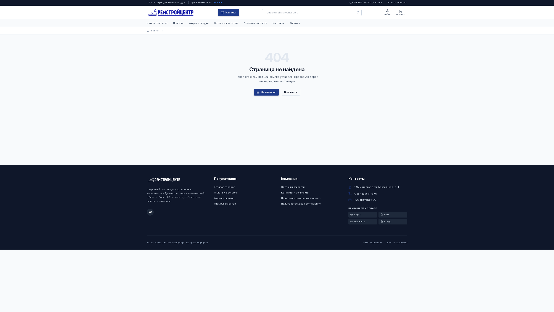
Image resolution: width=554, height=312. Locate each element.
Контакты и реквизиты (295, 192)
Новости (178, 23)
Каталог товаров (157, 23)
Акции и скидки (199, 23)
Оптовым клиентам (397, 2)
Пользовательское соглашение (301, 203)
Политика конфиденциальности (301, 198)
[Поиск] (358, 12)
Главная (155, 30)
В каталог (290, 92)
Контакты (278, 23)
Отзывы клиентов (225, 203)
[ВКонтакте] (150, 212)
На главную (268, 92)
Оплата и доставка (255, 23)
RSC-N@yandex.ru (365, 199)
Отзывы (295, 23)
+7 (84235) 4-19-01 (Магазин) (367, 2)
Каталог (231, 12)
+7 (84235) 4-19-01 (365, 193)
